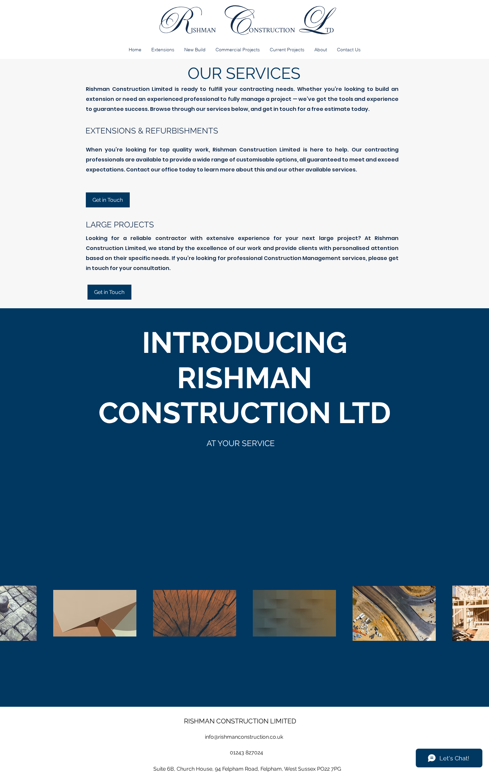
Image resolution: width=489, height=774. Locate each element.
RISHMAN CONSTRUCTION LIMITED (240, 721)
